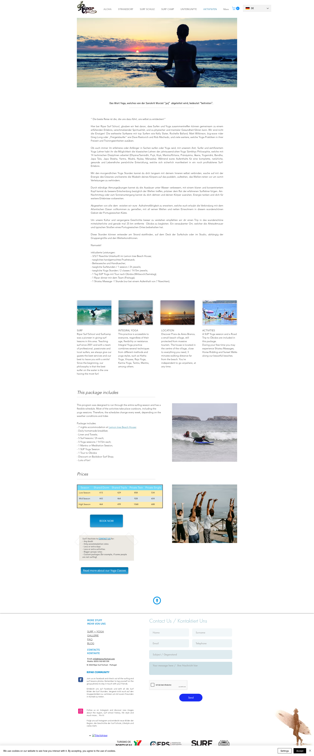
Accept (299, 750)
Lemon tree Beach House (122, 427)
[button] (147, 9)
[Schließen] (310, 750)
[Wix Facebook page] (80, 679)
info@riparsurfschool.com (104, 659)
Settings (284, 750)
